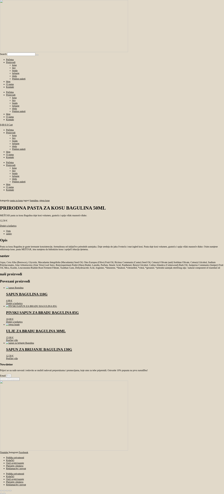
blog (8, 81)
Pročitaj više (12, 340)
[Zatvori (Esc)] (10, 490)
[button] (8, 225)
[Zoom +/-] (1, 490)
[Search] (37, 54)
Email (3, 375)
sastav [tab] (9, 233)
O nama (10, 84)
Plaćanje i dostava (14, 465)
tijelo (14, 76)
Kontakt (10, 87)
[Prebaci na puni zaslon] (4, 490)
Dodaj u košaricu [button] (14, 303)
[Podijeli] (7, 490)
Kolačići (10, 460)
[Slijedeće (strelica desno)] (4, 493)
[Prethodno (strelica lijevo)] (1, 493)
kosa (14, 65)
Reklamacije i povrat (16, 468)
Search (3, 54)
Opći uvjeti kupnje (15, 463)
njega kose (44, 200)
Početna (10, 59)
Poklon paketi (18, 78)
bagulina (34, 200)
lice (14, 68)
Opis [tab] (8, 231)
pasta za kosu (16, 200)
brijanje (15, 73)
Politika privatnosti (15, 457)
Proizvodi (10, 62)
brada (15, 70)
